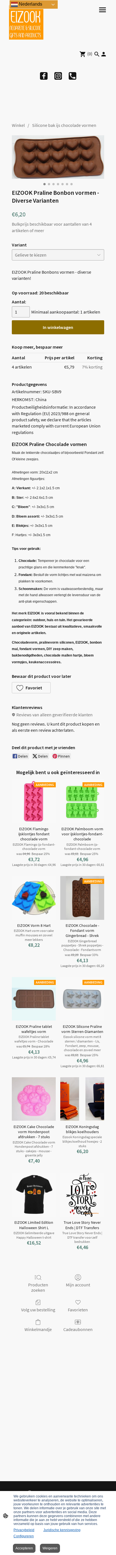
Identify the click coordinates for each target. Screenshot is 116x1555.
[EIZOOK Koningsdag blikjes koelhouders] (82, 1099)
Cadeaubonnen (78, 1329)
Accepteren (24, 1548)
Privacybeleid (24, 1530)
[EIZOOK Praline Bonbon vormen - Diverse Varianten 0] (58, 157)
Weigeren (50, 1548)
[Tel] (72, 76)
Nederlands (30, 4)
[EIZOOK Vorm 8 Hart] (34, 898)
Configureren (24, 1536)
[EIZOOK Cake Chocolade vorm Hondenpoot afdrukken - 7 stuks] (34, 1099)
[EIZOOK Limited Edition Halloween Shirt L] (34, 1195)
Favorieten (78, 1309)
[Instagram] (58, 76)
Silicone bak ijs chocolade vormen (64, 125)
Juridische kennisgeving (62, 1530)
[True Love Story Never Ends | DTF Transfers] (82, 1195)
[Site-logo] (26, 22)
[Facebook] (44, 76)
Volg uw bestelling (38, 1309)
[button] (31, 687)
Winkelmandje (38, 1329)
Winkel (18, 125)
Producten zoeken (38, 1287)
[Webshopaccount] (103, 54)
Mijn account (78, 1285)
